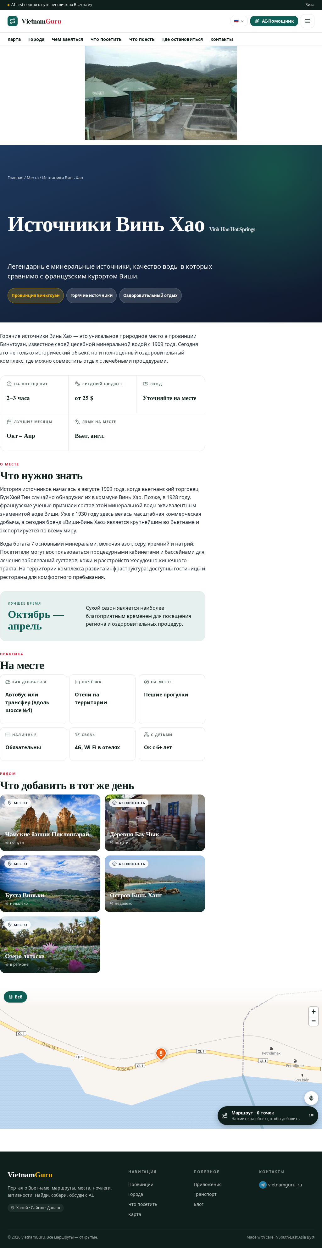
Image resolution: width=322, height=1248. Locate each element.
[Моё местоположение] (311, 1098)
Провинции (140, 1184)
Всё (18, 997)
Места (33, 177)
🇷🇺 (236, 20)
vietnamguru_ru (285, 1185)
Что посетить (106, 39)
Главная (15, 177)
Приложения (208, 1184)
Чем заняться (67, 39)
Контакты (221, 39)
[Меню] (307, 21)
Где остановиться (182, 39)
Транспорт (205, 1194)
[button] (161, 1053)
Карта (14, 39)
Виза (309, 4)
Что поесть (142, 39)
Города (36, 39)
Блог (198, 1204)
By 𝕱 (310, 1237)
